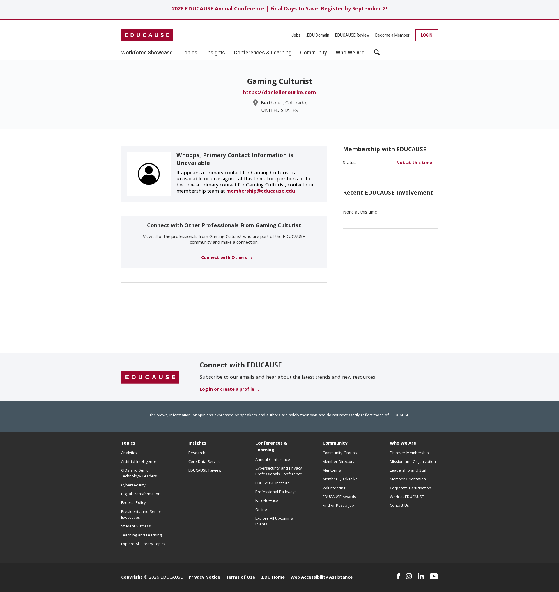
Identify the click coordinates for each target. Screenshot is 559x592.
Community (335, 443)
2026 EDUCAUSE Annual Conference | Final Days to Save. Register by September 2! (280, 9)
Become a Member (392, 35)
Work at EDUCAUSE (407, 497)
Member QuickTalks (340, 479)
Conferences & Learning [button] (262, 53)
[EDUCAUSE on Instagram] (409, 576)
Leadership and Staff (409, 470)
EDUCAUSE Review (352, 35)
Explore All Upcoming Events (274, 521)
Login (426, 35)
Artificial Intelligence (138, 462)
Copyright (132, 578)
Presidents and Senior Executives (141, 515)
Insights (197, 443)
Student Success (136, 526)
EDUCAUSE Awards (339, 497)
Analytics (129, 453)
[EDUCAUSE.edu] (147, 35)
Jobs (295, 35)
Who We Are (403, 443)
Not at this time (414, 163)
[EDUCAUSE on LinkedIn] (421, 576)
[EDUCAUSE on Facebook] (398, 576)
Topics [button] (189, 53)
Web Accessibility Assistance (322, 578)
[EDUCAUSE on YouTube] (434, 576)
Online (261, 510)
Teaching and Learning (141, 535)
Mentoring (332, 470)
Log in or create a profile (227, 390)
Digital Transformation (140, 494)
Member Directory (339, 462)
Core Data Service (204, 462)
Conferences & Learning (271, 447)
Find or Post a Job (338, 506)
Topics (128, 443)
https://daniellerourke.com (279, 93)
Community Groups (340, 453)
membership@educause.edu (260, 191)
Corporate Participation (410, 488)
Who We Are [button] (350, 53)
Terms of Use (240, 578)
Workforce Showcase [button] (147, 53)
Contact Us (399, 506)
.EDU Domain (317, 35)
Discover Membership (409, 453)
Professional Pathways (276, 492)
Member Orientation (408, 479)
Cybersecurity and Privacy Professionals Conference (278, 471)
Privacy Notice (204, 578)
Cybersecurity (133, 485)
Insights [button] (215, 53)
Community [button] (313, 53)
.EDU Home (273, 578)
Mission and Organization (413, 462)
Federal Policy (133, 503)
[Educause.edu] (150, 377)
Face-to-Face (266, 501)
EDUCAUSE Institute (272, 483)
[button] (377, 54)
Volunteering (334, 488)
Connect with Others (224, 258)
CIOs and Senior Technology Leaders (139, 473)
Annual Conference (272, 460)
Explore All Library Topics (143, 544)
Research (196, 453)
